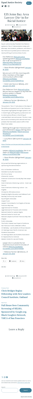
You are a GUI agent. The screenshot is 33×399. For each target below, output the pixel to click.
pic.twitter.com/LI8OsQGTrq (13, 97)
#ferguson (17, 62)
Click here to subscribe (23, 382)
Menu (29, 3)
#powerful (7, 134)
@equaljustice (19, 57)
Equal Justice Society (11, 2)
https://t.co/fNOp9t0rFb (12, 64)
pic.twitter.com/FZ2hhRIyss (13, 81)
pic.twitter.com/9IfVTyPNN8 (13, 249)
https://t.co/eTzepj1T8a (11, 154)
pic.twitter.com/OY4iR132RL (13, 135)
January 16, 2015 (9, 86)
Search (3, 387)
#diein (18, 130)
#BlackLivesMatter (23, 59)
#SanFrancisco (23, 132)
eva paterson (17, 26)
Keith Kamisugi (11, 25)
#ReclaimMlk (8, 62)
